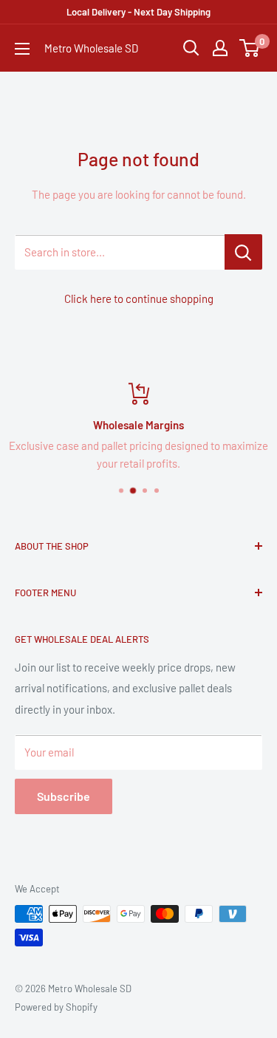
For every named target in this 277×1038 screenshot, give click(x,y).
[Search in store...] (243, 252)
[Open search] (191, 48)
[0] (250, 48)
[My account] (220, 48)
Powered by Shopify (56, 1007)
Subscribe (63, 796)
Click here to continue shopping (138, 298)
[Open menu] (22, 49)
